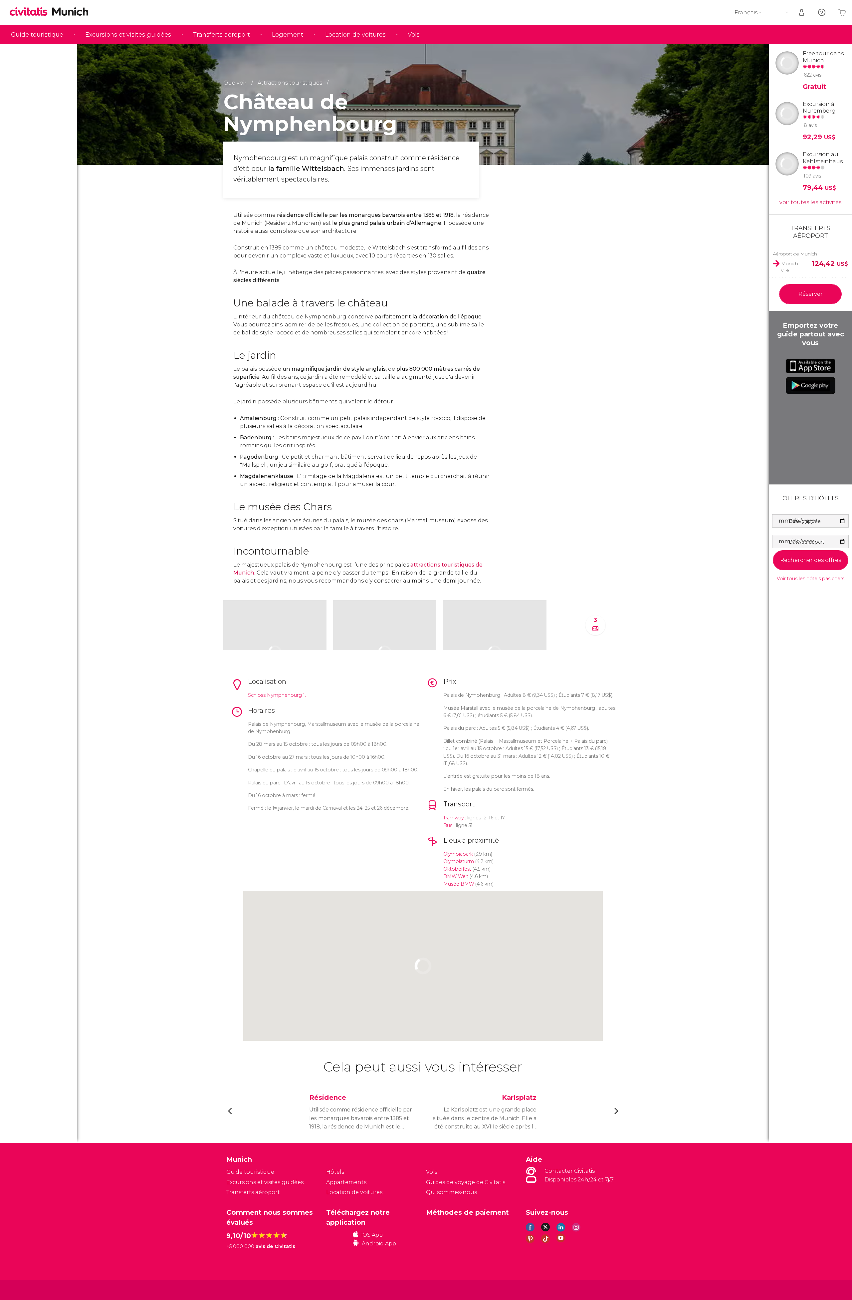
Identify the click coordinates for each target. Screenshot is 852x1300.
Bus (447, 825)
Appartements (346, 1182)
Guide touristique (37, 34)
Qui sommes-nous (451, 1192)
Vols (414, 34)
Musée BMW (458, 884)
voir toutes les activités (810, 202)
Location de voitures (355, 34)
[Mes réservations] (802, 12)
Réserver (810, 294)
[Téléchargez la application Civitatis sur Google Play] (810, 385)
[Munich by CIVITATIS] (31, 12)
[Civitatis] (243, 1289)
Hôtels (335, 1172)
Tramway (453, 818)
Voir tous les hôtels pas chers (810, 579)
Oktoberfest (457, 869)
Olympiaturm (458, 861)
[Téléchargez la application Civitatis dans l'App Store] (810, 366)
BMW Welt (455, 876)
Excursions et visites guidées (128, 34)
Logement (287, 34)
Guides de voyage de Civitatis (465, 1182)
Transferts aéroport (221, 34)
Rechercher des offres (810, 560)
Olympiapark (458, 854)
